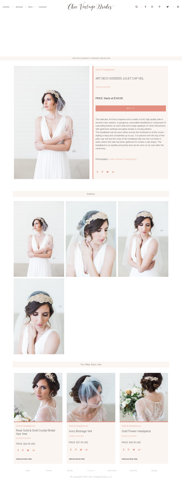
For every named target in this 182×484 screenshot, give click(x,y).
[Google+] (113, 172)
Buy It (131, 108)
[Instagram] (152, 7)
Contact (49, 471)
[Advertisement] (91, 35)
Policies (70, 471)
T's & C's (91, 471)
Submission (112, 471)
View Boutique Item (24, 459)
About (27, 471)
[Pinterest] (159, 7)
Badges (154, 471)
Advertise (133, 471)
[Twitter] (168, 7)
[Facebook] (145, 7)
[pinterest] (102, 172)
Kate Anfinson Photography (123, 159)
